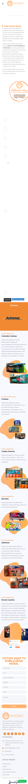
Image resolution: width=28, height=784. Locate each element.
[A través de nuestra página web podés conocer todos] (5, 238)
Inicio (7, 15)
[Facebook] (8, 733)
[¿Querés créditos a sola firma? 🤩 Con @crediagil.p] (5, 165)
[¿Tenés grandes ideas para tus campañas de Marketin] (5, 229)
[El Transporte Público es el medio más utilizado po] (5, 283)
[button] (4, 318)
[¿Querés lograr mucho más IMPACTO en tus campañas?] (5, 293)
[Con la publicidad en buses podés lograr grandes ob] (5, 202)
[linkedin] (15, 733)
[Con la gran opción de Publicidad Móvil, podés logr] (5, 183)
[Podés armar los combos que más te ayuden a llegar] (5, 220)
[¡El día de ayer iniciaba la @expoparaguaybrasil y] (5, 211)
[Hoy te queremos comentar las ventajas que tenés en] (5, 274)
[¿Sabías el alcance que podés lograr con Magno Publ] (5, 256)
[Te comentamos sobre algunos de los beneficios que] (5, 174)
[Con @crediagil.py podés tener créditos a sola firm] (5, 138)
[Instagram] (12, 733)
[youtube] (19, 733)
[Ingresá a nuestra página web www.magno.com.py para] (5, 265)
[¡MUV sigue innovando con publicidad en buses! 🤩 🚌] (5, 129)
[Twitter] (4, 733)
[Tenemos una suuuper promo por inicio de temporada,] (5, 192)
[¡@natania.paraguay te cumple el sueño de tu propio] (5, 120)
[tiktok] (23, 733)
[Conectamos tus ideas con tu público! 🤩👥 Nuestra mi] (5, 247)
